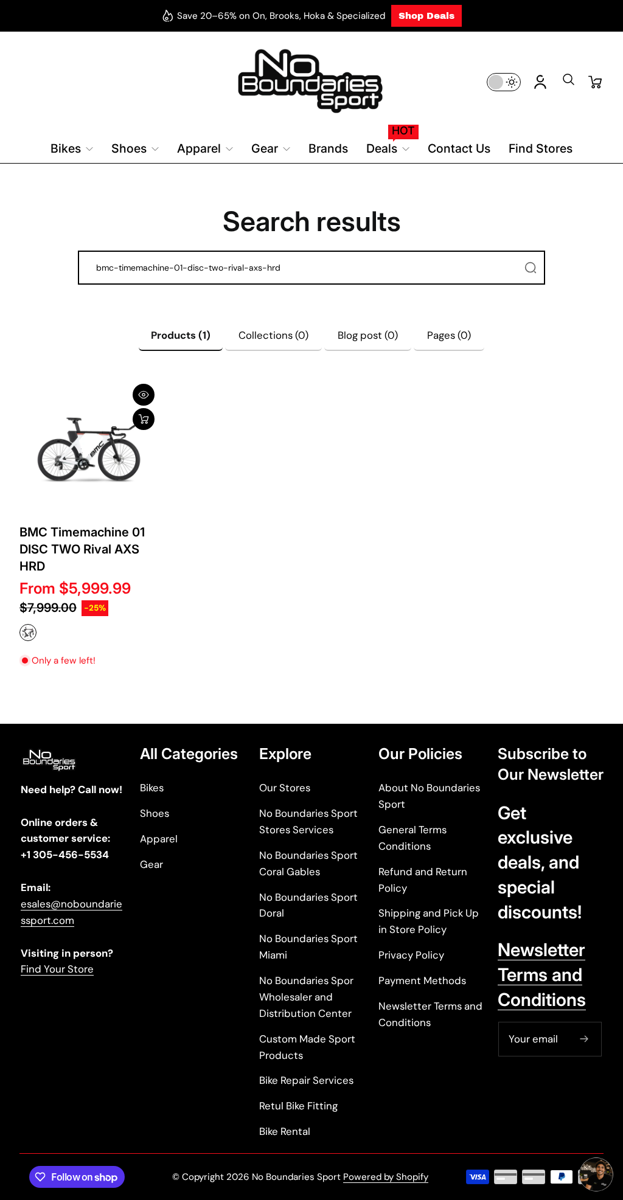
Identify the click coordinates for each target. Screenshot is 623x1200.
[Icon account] (540, 82)
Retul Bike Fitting (298, 1105)
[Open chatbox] (596, 1174)
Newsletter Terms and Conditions (430, 1014)
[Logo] (311, 82)
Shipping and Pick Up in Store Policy (428, 921)
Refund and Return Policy (422, 880)
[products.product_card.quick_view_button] (144, 395)
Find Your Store (57, 969)
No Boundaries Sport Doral (308, 905)
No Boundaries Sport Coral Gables (308, 863)
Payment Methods (422, 980)
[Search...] (530, 267)
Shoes (154, 813)
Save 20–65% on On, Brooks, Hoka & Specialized (281, 16)
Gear (151, 864)
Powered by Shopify (385, 1177)
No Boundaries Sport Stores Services (308, 821)
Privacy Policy (411, 955)
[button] (568, 83)
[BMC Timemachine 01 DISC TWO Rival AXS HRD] (88, 449)
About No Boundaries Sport (429, 796)
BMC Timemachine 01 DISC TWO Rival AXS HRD (82, 549)
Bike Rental (284, 1131)
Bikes (152, 787)
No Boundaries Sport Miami (308, 947)
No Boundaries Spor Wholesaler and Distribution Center (306, 997)
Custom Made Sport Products (307, 1047)
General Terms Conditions (412, 838)
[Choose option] (144, 419)
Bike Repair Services (306, 1080)
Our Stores (284, 787)
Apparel (159, 838)
